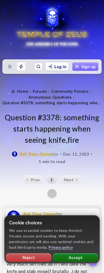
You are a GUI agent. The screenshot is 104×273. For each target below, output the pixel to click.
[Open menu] (10, 66)
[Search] (38, 66)
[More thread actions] (52, 193)
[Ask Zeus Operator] (14, 154)
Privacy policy (61, 247)
